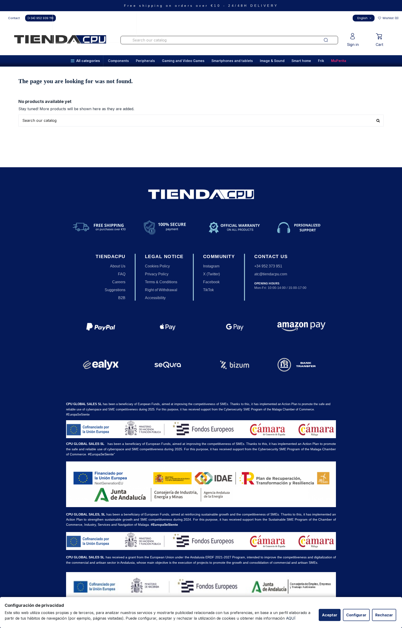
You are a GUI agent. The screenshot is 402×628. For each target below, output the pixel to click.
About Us (117, 266)
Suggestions (115, 290)
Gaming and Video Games (183, 61)
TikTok (208, 290)
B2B (121, 298)
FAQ (121, 274)
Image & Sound (272, 61)
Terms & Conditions (161, 282)
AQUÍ (290, 618)
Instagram (211, 266)
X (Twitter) (211, 274)
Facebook (211, 282)
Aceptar (329, 615)
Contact (14, 18)
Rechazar (384, 615)
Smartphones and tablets (232, 61)
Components (118, 61)
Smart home (301, 61)
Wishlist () (390, 18)
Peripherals (145, 61)
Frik (321, 61)
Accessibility (155, 298)
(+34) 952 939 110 (40, 18)
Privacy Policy (156, 274)
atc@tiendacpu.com (270, 274)
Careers (118, 282)
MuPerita (338, 61)
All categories (88, 61)
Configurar (356, 615)
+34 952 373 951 (268, 266)
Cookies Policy (157, 266)
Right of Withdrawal (161, 290)
